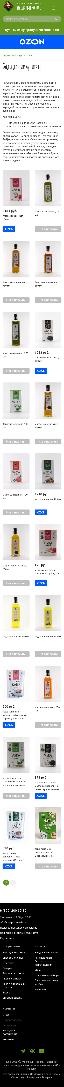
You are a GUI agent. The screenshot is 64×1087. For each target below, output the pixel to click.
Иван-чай (40, 989)
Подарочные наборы (47, 975)
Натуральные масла (46, 952)
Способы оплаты (13, 957)
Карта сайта (7, 938)
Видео (6, 992)
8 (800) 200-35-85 (13, 911)
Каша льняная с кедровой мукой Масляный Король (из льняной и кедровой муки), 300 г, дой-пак (14, 860)
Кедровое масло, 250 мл (48, 636)
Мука (38, 970)
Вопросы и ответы (13, 973)
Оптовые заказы (12, 997)
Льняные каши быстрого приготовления (43, 961)
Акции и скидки (12, 978)
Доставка (8, 963)
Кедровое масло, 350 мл (16, 636)
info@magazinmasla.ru (13, 922)
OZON (9, 229)
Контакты (8, 1039)
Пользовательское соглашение (18, 927)
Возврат (7, 968)
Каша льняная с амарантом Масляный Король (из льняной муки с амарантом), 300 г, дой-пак (15, 718)
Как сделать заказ (14, 952)
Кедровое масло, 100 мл (48, 499)
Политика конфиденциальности (19, 932)
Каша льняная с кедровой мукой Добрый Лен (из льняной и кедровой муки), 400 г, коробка (46, 855)
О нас (6, 1014)
